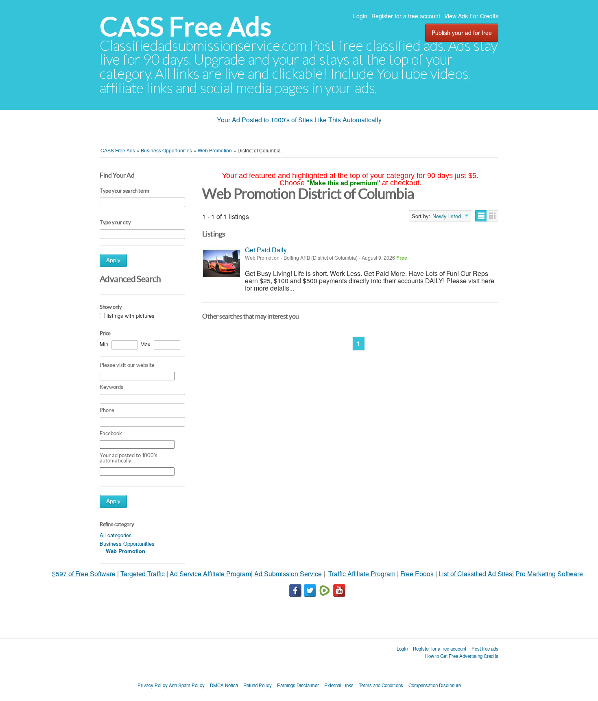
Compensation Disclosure (434, 685)
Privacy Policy (152, 685)
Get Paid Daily (266, 249)
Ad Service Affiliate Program (210, 573)
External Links (339, 685)
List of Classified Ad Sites (475, 573)
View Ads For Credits (471, 16)
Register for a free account (405, 16)
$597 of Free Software (84, 573)
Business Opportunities (127, 543)
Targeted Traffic (142, 573)
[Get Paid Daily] (221, 263)
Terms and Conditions (381, 685)
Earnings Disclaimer (298, 685)
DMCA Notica (224, 685)
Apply (113, 260)
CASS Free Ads (185, 26)
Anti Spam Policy (187, 685)
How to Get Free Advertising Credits (461, 656)
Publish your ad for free (462, 32)
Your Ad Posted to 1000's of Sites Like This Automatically (299, 119)
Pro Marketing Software (549, 573)
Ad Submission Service (288, 573)
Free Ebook (417, 573)
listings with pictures (131, 316)
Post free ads (484, 648)
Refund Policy (257, 685)
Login (360, 16)
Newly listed (446, 216)
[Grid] (492, 215)
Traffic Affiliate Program (361, 573)
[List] (481, 215)
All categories (116, 535)
